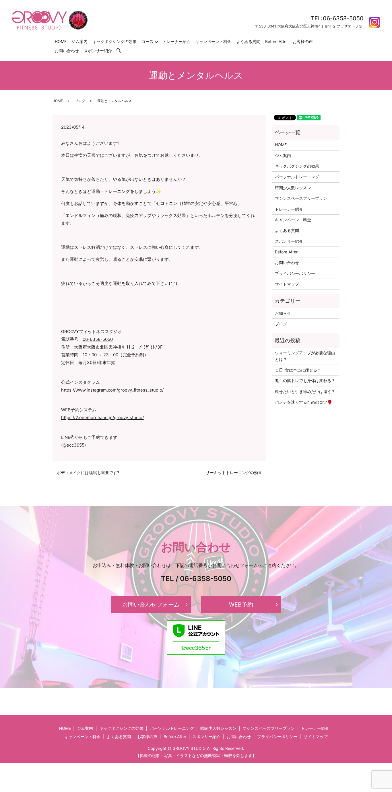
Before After (276, 41)
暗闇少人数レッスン (293, 187)
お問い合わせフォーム (151, 604)
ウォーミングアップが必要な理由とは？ (305, 355)
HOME (61, 41)
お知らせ (283, 313)
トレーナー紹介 (176, 41)
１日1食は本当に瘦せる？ (298, 369)
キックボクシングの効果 (114, 41)
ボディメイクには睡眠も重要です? (88, 472)
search (122, 50)
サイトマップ (287, 283)
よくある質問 (248, 41)
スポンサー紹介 (98, 50)
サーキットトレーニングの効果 (234, 472)
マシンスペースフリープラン (301, 198)
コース (147, 41)
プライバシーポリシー (295, 273)
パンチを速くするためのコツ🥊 (303, 402)
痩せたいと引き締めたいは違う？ (305, 391)
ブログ (80, 101)
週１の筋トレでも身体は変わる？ (305, 380)
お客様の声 (303, 41)
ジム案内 (79, 41)
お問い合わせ (67, 50)
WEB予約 (241, 604)
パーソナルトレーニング (297, 176)
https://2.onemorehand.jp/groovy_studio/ (102, 417)
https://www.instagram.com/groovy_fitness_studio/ (112, 390)
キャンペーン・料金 (213, 41)
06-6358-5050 (98, 339)
